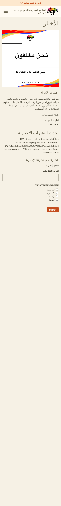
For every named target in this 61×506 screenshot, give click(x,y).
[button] (6, 11)
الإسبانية (51, 196)
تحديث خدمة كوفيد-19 (30, 2)
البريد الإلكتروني (51, 170)
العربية (52, 199)
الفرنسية (51, 189)
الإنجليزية (51, 193)
